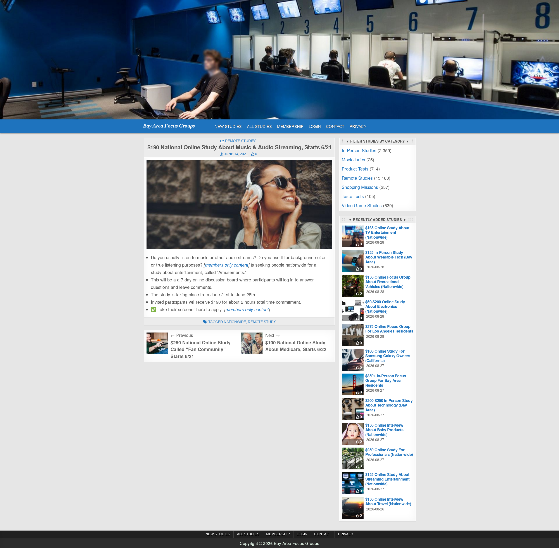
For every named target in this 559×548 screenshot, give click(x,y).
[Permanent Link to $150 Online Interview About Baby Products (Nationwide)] (353, 434)
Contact (335, 126)
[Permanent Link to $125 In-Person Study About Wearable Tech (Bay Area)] (353, 261)
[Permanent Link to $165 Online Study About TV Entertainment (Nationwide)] (353, 236)
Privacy (358, 126)
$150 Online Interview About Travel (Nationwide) (388, 501)
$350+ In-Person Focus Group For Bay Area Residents (385, 380)
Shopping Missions (360, 187)
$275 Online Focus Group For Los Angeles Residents (389, 329)
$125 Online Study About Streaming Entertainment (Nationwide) (387, 479)
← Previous (182, 335)
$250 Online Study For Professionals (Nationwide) (389, 452)
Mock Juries (353, 159)
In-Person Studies (359, 150)
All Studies (259, 126)
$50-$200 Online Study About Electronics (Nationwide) (385, 306)
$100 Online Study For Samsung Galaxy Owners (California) (387, 355)
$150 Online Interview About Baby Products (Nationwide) (384, 429)
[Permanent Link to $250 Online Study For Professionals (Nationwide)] (353, 458)
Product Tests (355, 168)
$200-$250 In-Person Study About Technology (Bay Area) (389, 405)
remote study (262, 322)
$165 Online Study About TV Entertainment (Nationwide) (387, 232)
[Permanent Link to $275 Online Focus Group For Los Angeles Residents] (353, 335)
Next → (272, 335)
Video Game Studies (362, 205)
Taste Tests (353, 196)
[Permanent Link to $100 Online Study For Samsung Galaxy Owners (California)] (353, 360)
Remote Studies (241, 141)
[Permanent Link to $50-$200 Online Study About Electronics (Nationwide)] (353, 310)
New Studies (228, 126)
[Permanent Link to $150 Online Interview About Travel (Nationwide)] (353, 508)
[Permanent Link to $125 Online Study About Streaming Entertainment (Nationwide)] (353, 483)
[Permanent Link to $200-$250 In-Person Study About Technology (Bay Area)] (353, 409)
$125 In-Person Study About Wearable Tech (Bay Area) (388, 257)
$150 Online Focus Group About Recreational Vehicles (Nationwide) (388, 281)
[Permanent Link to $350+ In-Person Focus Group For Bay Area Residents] (353, 384)
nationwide (235, 322)
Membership (290, 126)
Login (315, 126)
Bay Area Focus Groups (169, 126)
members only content (226, 265)
